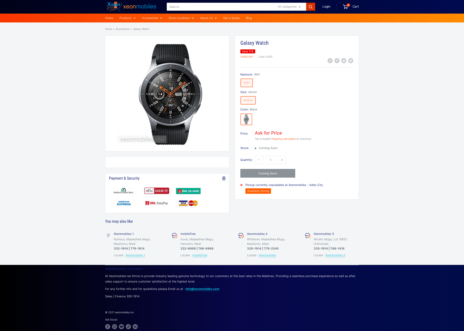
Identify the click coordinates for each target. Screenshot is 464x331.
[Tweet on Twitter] (343, 60)
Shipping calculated (283, 139)
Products (125, 18)
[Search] (310, 7)
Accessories (150, 18)
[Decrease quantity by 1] (259, 160)
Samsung (246, 56)
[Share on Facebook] (330, 60)
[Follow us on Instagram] (114, 326)
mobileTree (199, 255)
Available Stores (258, 191)
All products (123, 28)
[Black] (246, 119)
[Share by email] (350, 60)
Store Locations (179, 18)
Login (326, 6)
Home (109, 18)
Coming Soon (267, 173)
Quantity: (246, 160)
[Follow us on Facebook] (107, 326)
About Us (206, 18)
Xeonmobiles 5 (335, 255)
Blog (249, 18)
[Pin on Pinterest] (336, 60)
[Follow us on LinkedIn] (135, 326)
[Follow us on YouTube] (121, 326)
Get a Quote (231, 18)
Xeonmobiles (267, 255)
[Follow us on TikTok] (128, 326)
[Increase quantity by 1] (282, 160)
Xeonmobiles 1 (135, 255)
